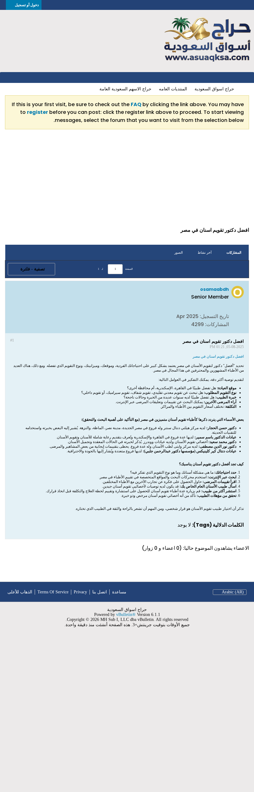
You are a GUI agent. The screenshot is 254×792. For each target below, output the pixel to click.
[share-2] (16, 324)
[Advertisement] (127, 180)
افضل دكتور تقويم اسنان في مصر (218, 356)
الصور (178, 252)
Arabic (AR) (233, 592)
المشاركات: (217, 324)
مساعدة (119, 592)
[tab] (234, 252)
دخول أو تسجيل (27, 4)
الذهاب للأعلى (19, 592)
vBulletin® (126, 614)
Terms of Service (52, 592)
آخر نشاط (205, 252)
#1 (12, 340)
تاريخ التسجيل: (214, 316)
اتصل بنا (99, 592)
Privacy (80, 592)
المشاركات (233, 252)
